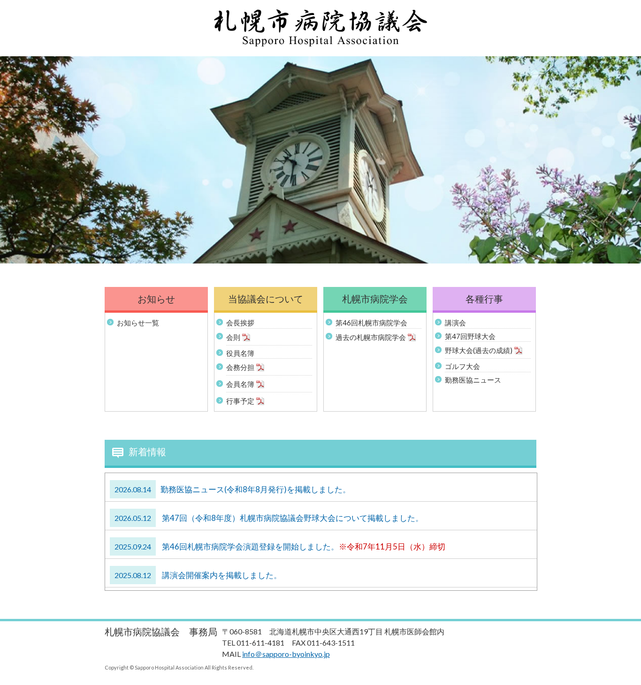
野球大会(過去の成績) (478, 350)
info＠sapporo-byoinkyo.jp (286, 653)
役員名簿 (240, 353)
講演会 (455, 322)
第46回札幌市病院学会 (371, 322)
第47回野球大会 (470, 336)
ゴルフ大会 (462, 366)
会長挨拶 (240, 322)
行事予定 (240, 401)
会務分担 (240, 367)
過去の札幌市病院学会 (371, 336)
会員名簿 (240, 384)
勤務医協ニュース (473, 380)
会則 (233, 336)
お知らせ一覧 (138, 322)
